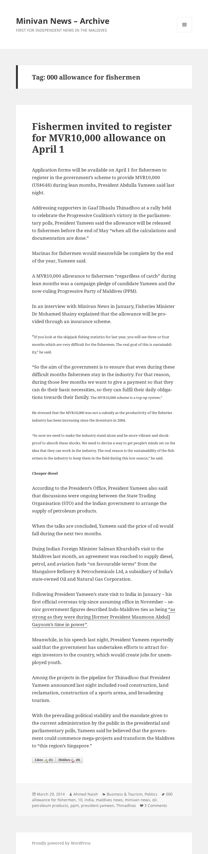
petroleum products (50, 805)
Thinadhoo (126, 805)
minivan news (137, 799)
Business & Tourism (124, 794)
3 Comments (155, 805)
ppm (74, 805)
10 (80, 799)
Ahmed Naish (85, 794)
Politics (151, 794)
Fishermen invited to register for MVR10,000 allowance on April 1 (102, 137)
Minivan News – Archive (62, 20)
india (89, 799)
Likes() (44, 760)
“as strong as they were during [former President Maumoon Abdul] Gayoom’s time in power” (103, 617)
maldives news (109, 799)
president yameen (97, 805)
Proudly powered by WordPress (61, 843)
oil (154, 799)
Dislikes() (69, 760)
